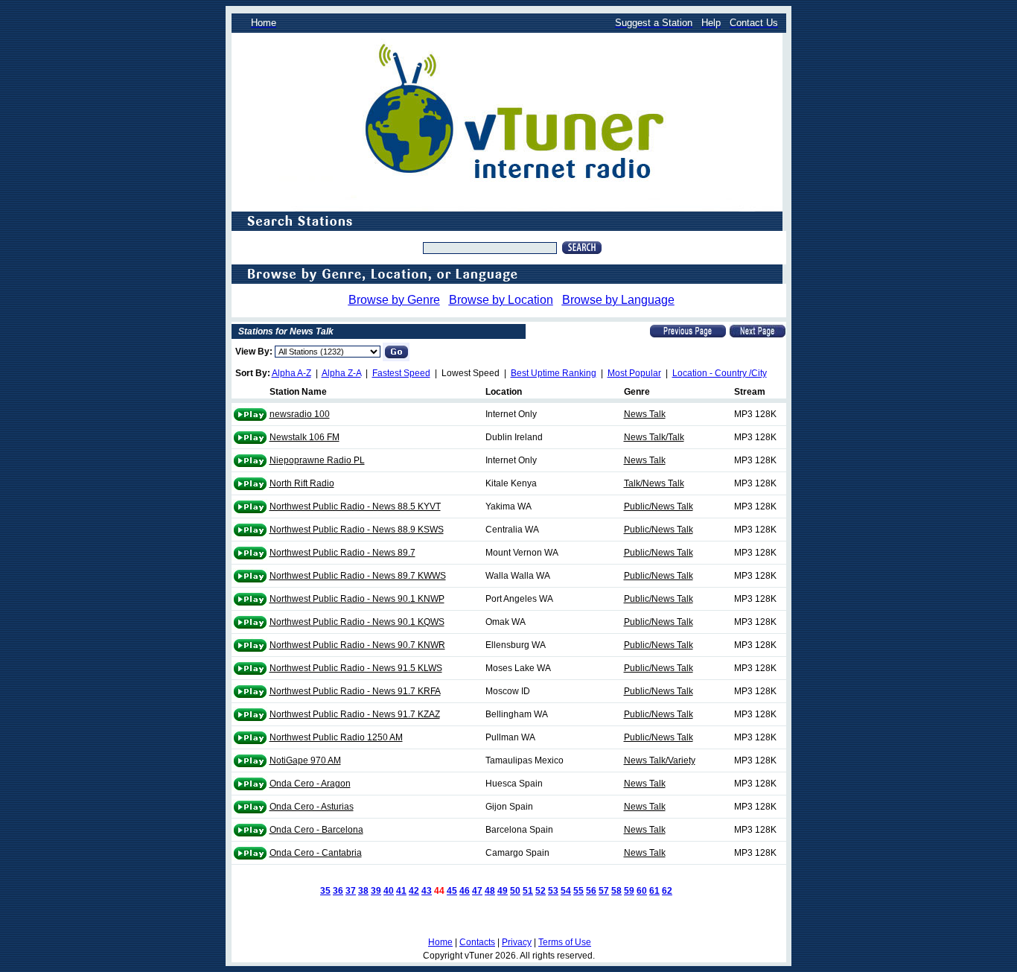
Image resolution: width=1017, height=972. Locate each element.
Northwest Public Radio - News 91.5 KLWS (356, 668)
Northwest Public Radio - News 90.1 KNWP (357, 599)
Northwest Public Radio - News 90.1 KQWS (357, 622)
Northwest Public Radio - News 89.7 (342, 552)
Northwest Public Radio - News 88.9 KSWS (357, 529)
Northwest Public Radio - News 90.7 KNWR (357, 645)
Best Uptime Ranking (553, 373)
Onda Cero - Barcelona (316, 830)
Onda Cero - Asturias (312, 806)
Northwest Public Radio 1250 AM (336, 737)
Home (440, 942)
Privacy (517, 942)
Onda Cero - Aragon (310, 783)
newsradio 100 (300, 414)
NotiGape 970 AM (305, 760)
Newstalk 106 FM (304, 437)
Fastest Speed (401, 373)
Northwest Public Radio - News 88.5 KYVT (355, 506)
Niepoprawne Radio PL (317, 460)
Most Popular (634, 373)
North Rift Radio (302, 483)
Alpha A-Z (291, 373)
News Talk (645, 414)
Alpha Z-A (341, 373)
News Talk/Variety (659, 760)
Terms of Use (564, 942)
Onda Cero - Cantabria (316, 853)
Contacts (477, 942)
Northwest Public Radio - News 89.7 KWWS (358, 576)
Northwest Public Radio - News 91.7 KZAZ (355, 714)
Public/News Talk (658, 506)
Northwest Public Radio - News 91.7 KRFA (355, 691)
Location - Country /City (719, 373)
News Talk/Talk (654, 437)
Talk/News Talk (654, 483)
